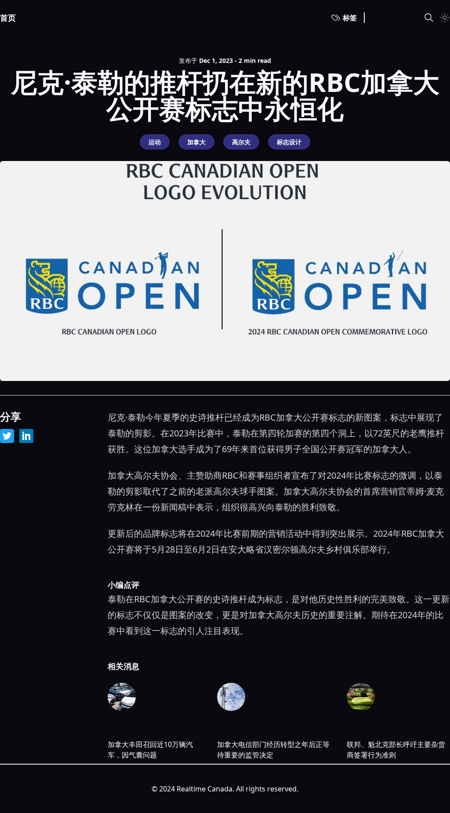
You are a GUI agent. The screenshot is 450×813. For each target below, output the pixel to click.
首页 (8, 17)
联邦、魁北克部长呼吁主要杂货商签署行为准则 (396, 750)
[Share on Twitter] (7, 436)
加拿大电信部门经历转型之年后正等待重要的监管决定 (273, 750)
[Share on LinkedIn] (26, 436)
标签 (350, 17)
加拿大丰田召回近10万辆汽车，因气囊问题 (150, 750)
